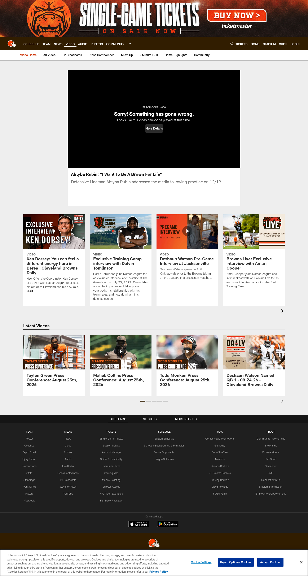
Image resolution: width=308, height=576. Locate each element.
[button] (154, 128)
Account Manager (111, 452)
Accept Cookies (270, 562)
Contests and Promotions (219, 438)
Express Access (111, 486)
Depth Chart (29, 452)
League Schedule (164, 459)
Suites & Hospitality (111, 459)
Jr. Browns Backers (220, 472)
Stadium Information (270, 486)
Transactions (29, 466)
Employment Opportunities (270, 493)
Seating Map (111, 472)
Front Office (29, 486)
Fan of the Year (220, 452)
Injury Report (29, 459)
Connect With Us (270, 479)
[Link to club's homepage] (12, 43)
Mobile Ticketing (111, 479)
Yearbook (29, 500)
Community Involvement (271, 438)
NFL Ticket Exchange (111, 493)
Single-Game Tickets (111, 438)
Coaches (29, 445)
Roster (29, 438)
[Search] (232, 43)
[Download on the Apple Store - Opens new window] (139, 524)
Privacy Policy (158, 571)
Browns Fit (271, 445)
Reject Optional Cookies (235, 562)
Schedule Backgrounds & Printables (164, 445)
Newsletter (271, 466)
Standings (29, 479)
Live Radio (68, 466)
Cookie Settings (201, 562)
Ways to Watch (68, 486)
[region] (154, 562)
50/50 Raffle (220, 493)
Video (68, 445)
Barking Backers (220, 479)
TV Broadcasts (68, 479)
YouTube (68, 493)
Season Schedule (164, 438)
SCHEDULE (164, 431)
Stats (29, 472)
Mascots (220, 459)
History (29, 493)
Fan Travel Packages (111, 500)
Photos (68, 452)
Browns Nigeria (270, 452)
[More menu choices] (129, 43)
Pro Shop (270, 459)
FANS (220, 431)
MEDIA (68, 431)
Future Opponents (164, 452)
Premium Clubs (111, 466)
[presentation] (283, 311)
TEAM (29, 431)
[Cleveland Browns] (154, 543)
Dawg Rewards (220, 486)
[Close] (301, 562)
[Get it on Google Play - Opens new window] (168, 526)
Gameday (220, 445)
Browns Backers (220, 466)
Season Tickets (111, 445)
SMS (270, 472)
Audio (68, 459)
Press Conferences (68, 472)
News (68, 438)
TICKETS (111, 431)
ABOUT (271, 431)
